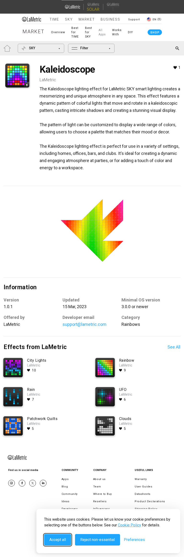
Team (97, 486)
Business (110, 19)
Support (134, 19)
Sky (69, 19)
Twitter (32, 483)
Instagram (11, 483)
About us (99, 479)
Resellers (100, 501)
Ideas (65, 501)
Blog (65, 486)
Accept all (57, 539)
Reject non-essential (97, 539)
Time (54, 19)
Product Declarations (150, 501)
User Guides (143, 486)
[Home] (31, 19)
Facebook (22, 483)
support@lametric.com (84, 324)
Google (43, 483)
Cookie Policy (129, 525)
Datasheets (142, 494)
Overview (58, 32)
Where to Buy (102, 494)
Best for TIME (75, 32)
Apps (65, 479)
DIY (130, 32)
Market (87, 19)
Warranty (141, 479)
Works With (117, 32)
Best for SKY (88, 32)
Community (70, 494)
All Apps (102, 32)
